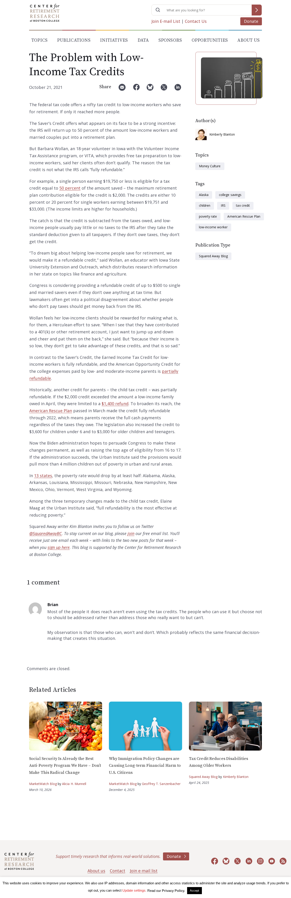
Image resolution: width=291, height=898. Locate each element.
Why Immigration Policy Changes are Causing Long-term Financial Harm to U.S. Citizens (145, 765)
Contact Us (196, 21)
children (204, 205)
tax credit (243, 205)
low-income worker (213, 227)
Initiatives (114, 40)
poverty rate (208, 216)
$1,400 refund (115, 403)
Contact (117, 870)
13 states (43, 475)
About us (96, 870)
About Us (248, 40)
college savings (230, 195)
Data (143, 40)
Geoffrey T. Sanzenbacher (161, 784)
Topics (39, 40)
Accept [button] (194, 890)
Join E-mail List (165, 21)
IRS (223, 205)
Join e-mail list (144, 870)
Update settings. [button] (134, 890)
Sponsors (170, 40)
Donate (251, 21)
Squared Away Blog (213, 256)
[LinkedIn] (177, 89)
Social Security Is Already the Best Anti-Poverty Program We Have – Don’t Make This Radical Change (65, 765)
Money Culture (210, 166)
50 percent (69, 188)
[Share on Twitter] (164, 89)
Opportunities (210, 40)
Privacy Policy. (173, 891)
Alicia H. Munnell (74, 784)
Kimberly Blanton (222, 134)
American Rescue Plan (50, 410)
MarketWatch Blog (43, 784)
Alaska (203, 195)
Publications (73, 40)
